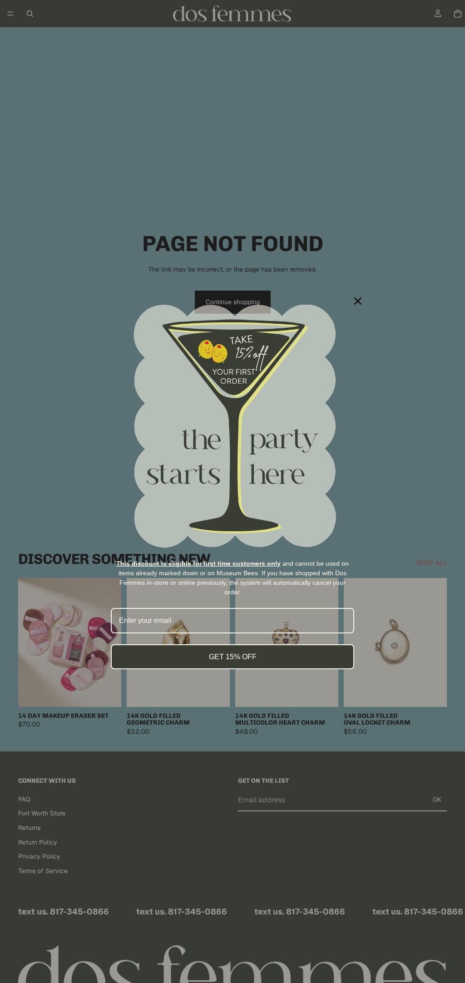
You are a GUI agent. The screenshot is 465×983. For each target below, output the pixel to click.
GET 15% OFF (233, 657)
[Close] (358, 301)
